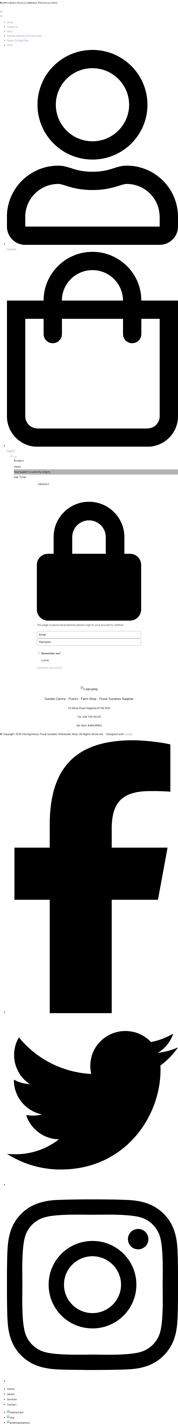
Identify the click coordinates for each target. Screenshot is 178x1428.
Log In (45, 660)
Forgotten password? (49, 667)
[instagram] (92, 1381)
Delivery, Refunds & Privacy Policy (24, 35)
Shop (9, 31)
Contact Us (12, 26)
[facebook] (92, 1012)
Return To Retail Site (17, 40)
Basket (23, 484)
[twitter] (92, 1184)
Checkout (44, 484)
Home (10, 22)
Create (128, 734)
